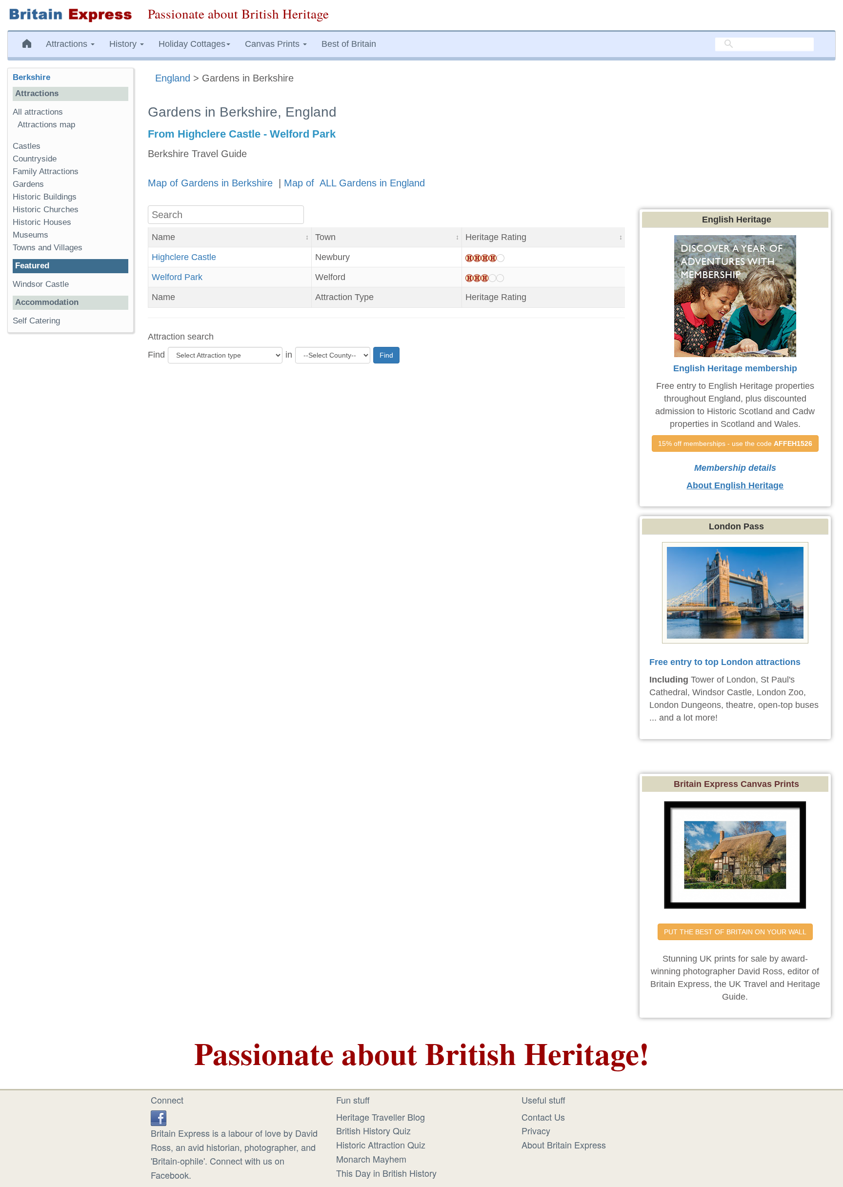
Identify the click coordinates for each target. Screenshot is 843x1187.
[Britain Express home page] (70, 15)
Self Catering (36, 320)
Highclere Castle (184, 257)
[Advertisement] (70, 490)
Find (156, 355)
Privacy (536, 1130)
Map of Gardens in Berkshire (212, 183)
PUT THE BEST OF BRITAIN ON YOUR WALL (735, 932)
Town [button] (325, 237)
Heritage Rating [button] (495, 237)
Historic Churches (46, 209)
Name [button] (163, 237)
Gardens (28, 184)
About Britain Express (564, 1144)
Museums (30, 235)
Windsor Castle (42, 284)
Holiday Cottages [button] (192, 44)
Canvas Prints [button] (273, 44)
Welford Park (177, 277)
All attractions (38, 112)
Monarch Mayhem (371, 1158)
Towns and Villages (47, 247)
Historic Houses (42, 222)
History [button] (124, 44)
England (172, 78)
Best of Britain (348, 44)
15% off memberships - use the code (735, 443)
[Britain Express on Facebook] (158, 1116)
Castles (26, 146)
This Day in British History (386, 1173)
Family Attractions (46, 171)
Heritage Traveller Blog (380, 1116)
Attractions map (46, 124)
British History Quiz (373, 1130)
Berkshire (31, 77)
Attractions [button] (68, 44)
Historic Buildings (45, 196)
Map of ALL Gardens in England (354, 183)
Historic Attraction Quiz (380, 1144)
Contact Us (543, 1116)
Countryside (35, 158)
